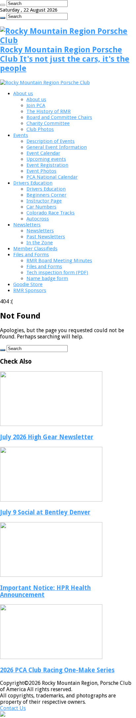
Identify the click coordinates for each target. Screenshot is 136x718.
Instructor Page (44, 201)
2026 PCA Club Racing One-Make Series (57, 670)
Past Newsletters (45, 237)
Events (20, 135)
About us (23, 93)
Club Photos (40, 129)
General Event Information (56, 147)
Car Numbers (41, 207)
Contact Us (13, 708)
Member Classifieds (35, 249)
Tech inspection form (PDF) (57, 272)
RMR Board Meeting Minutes (59, 261)
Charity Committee (48, 123)
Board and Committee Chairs (59, 117)
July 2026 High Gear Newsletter (46, 437)
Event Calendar (43, 153)
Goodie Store (28, 284)
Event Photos (41, 171)
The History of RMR (48, 111)
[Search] (2, 5)
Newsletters (27, 225)
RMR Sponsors (29, 290)
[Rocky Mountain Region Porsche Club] (45, 83)
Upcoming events (46, 159)
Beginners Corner (46, 195)
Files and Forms (31, 255)
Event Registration (47, 165)
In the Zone (39, 243)
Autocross (37, 219)
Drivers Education (32, 183)
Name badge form (47, 278)
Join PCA (35, 105)
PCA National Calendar (52, 177)
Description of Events (50, 141)
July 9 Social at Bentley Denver (45, 512)
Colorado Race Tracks (50, 213)
